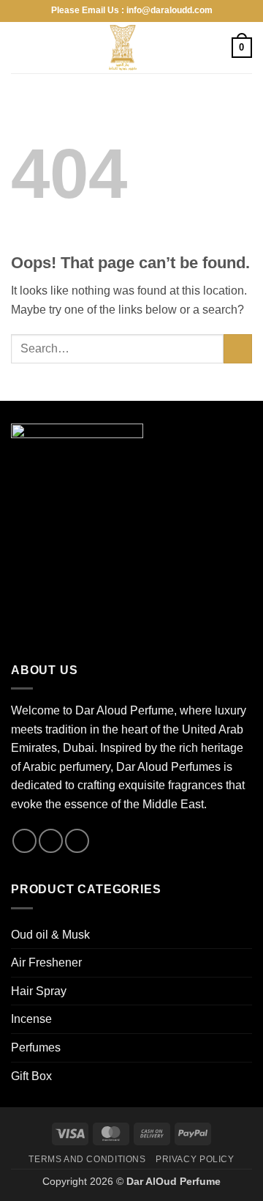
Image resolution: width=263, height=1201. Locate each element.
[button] (19, 47)
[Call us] (77, 841)
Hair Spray (38, 991)
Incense (31, 1019)
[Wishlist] (214, 48)
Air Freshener (46, 962)
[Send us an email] (51, 841)
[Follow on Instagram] (24, 841)
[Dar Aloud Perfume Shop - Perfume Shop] (123, 47)
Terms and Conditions (86, 1159)
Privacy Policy (195, 1159)
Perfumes (36, 1047)
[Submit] (238, 348)
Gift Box (31, 1076)
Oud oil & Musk (50, 934)
